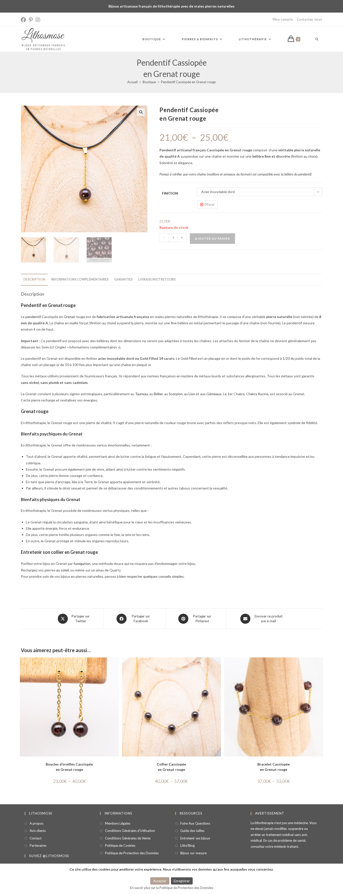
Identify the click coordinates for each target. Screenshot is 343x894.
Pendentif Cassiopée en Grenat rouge (188, 82)
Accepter (159, 881)
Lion (192, 394)
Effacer (210, 204)
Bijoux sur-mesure (193, 853)
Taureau (141, 394)
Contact (35, 838)
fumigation (82, 563)
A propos (36, 823)
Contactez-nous (309, 19)
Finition (170, 193)
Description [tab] (34, 279)
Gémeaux (213, 394)
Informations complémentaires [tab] (79, 279)
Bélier (158, 394)
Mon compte (283, 19)
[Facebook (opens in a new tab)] (24, 19)
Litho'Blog (187, 845)
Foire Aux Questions (195, 823)
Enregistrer (182, 881)
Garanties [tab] (123, 279)
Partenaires (38, 845)
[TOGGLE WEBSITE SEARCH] (317, 39)
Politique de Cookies (120, 845)
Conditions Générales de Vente (127, 838)
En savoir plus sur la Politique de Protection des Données (171, 888)
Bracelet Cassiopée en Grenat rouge (273, 767)
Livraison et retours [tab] (157, 279)
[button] (141, 112)
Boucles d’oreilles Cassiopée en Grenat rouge (69, 767)
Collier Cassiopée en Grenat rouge (171, 767)
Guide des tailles (192, 831)
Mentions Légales (117, 823)
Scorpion (176, 394)
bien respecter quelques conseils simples (151, 576)
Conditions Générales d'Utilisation (130, 831)
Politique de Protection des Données (132, 853)
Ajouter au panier (212, 238)
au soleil (62, 570)
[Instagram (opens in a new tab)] (38, 19)
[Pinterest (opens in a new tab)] (30, 19)
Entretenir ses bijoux (195, 838)
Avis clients (38, 831)
